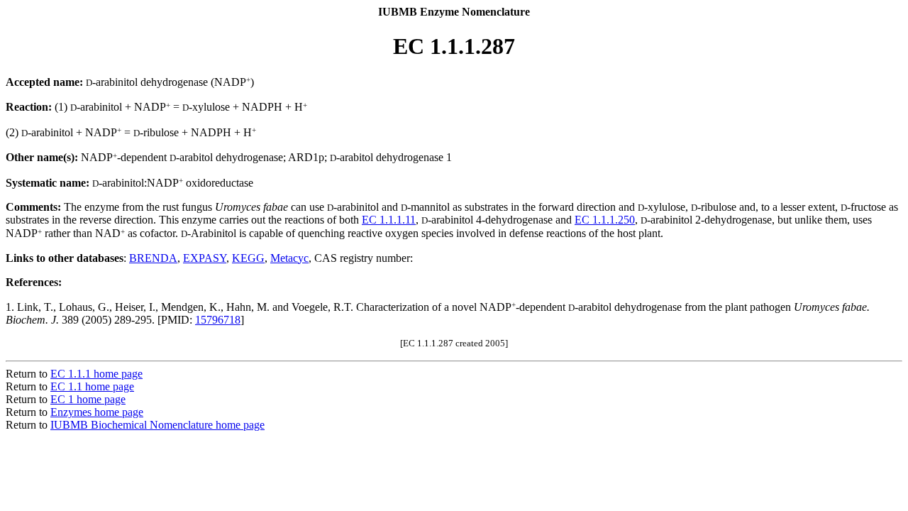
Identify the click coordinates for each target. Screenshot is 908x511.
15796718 (217, 320)
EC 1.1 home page (92, 386)
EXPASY (204, 258)
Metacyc (289, 258)
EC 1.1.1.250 (605, 220)
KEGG (248, 258)
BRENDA (153, 258)
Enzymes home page (96, 412)
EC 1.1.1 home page (96, 374)
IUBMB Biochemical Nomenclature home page (157, 425)
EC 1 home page (88, 399)
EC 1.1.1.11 (389, 220)
